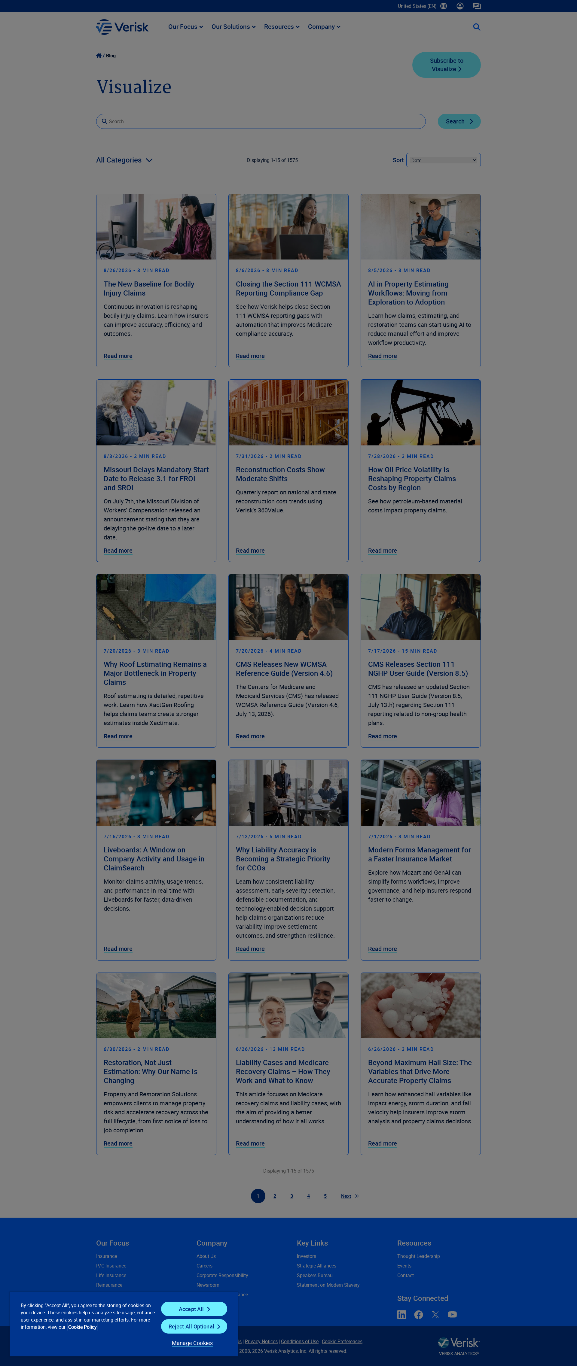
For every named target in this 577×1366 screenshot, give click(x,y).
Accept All (191, 1309)
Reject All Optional (191, 1326)
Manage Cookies (192, 1342)
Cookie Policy (82, 1327)
